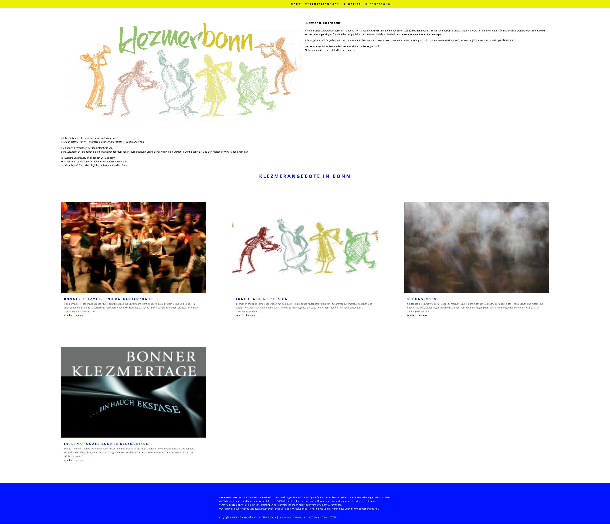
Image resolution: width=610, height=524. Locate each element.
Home (296, 4)
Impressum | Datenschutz (293, 517)
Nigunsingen (422, 299)
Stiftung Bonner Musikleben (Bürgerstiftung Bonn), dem (129, 151)
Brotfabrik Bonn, (70, 141)
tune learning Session (262, 299)
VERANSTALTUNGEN (322, 4)
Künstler (352, 4)
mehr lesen (74, 315)
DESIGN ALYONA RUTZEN (322, 517)
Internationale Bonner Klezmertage (106, 444)
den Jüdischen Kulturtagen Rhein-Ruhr (228, 151)
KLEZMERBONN (378, 4)
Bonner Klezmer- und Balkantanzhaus (108, 299)
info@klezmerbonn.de (344, 50)
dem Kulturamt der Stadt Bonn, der (80, 151)
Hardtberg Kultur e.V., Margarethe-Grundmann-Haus (116, 141)
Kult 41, (83, 141)
